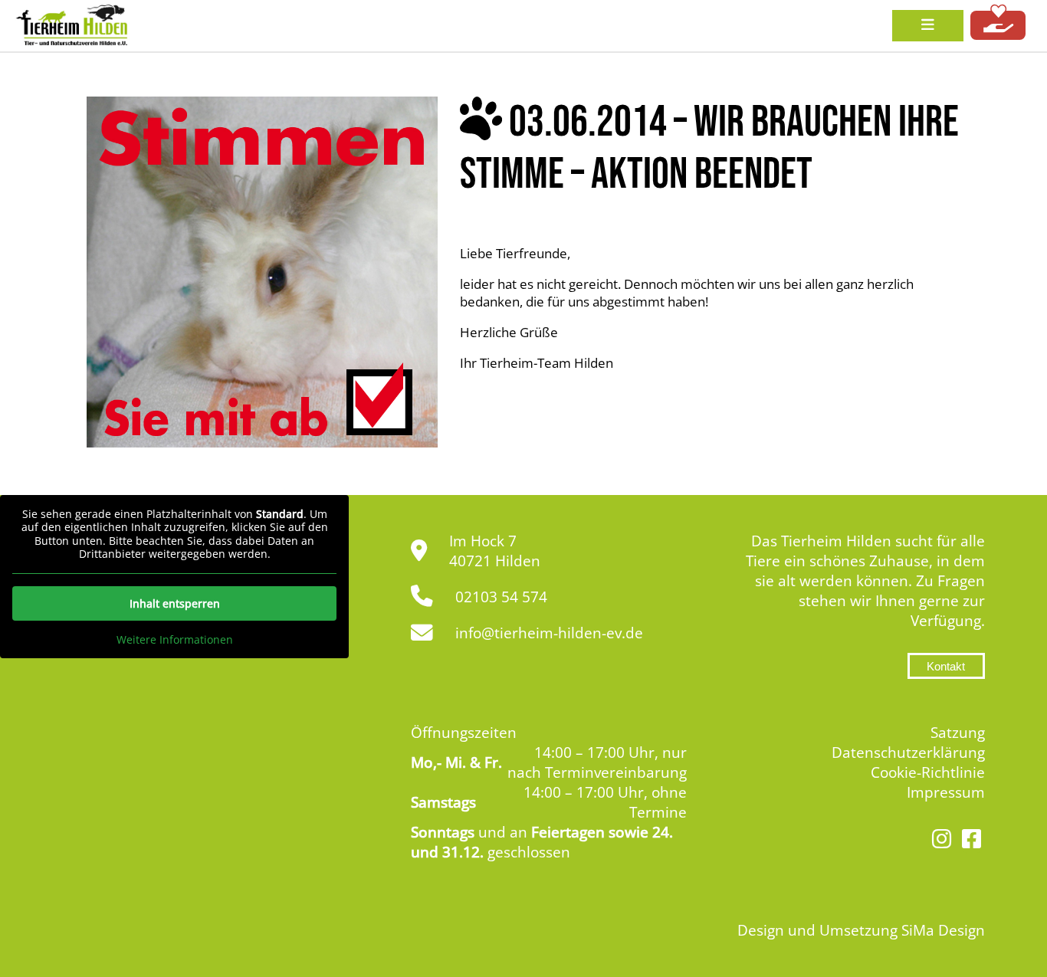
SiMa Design (943, 930)
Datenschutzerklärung (908, 752)
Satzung (957, 733)
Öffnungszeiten (464, 733)
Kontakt (946, 666)
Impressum (946, 792)
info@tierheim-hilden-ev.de (549, 633)
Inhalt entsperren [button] (175, 603)
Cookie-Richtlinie (928, 772)
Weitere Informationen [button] (175, 640)
